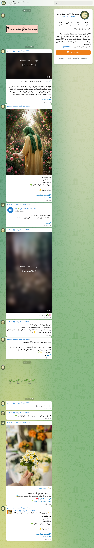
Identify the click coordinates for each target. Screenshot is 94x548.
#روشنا (48, 223)
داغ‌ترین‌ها (76, 58)
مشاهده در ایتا (75, 52)
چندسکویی (84, 58)
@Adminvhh (67, 47)
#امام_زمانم (47, 536)
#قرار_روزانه (43, 488)
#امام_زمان (47, 197)
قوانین (69, 58)
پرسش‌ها (62, 58)
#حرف (49, 355)
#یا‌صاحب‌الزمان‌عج (44, 499)
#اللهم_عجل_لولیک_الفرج (42, 501)
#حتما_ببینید (46, 99)
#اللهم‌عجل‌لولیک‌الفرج (43, 195)
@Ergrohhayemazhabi (70, 16)
